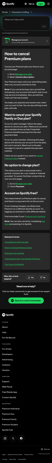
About (5, 327)
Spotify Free (7, 429)
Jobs (4, 332)
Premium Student (10, 424)
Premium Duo (8, 414)
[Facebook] (21, 438)
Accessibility (22, 459)
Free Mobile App (9, 392)
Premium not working (14, 253)
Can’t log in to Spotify (14, 264)
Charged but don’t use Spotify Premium (22, 258)
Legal (4, 455)
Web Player (7, 386)
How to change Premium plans (18, 247)
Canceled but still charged (16, 242)
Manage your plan (23, 74)
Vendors (6, 370)
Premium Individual (11, 408)
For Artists (6, 348)
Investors (6, 364)
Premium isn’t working (35, 216)
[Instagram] (5, 438)
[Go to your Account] (46, 41)
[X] (13, 438)
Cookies (4, 459)
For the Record (8, 337)
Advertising (7, 359)
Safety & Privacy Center (15, 455)
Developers (7, 354)
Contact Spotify (9, 397)
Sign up (31, 4)
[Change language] (26, 4)
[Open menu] (48, 4)
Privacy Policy (28, 455)
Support (5, 381)
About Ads (12, 459)
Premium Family (9, 419)
